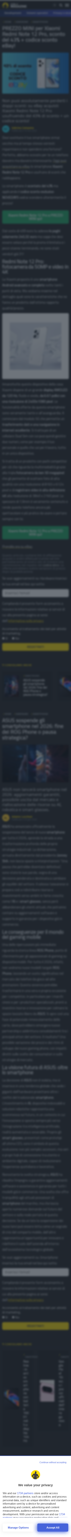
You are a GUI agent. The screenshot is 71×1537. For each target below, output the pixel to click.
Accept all (52, 1527)
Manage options (18, 1527)
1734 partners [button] (25, 1493)
